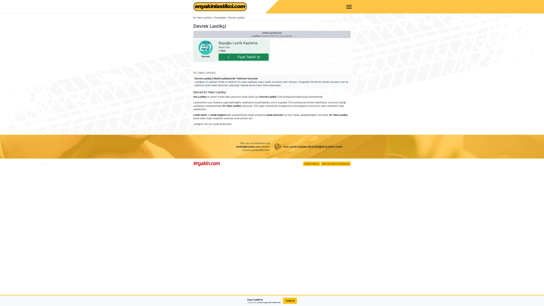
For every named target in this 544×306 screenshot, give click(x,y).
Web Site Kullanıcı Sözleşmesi (335, 163)
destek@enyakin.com (325, 146)
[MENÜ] (349, 7)
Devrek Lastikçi (236, 17)
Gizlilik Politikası (311, 163)
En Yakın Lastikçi (202, 17)
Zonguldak (220, 17)
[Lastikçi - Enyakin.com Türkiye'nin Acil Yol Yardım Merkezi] (206, 163)
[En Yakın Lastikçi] (220, 6)
